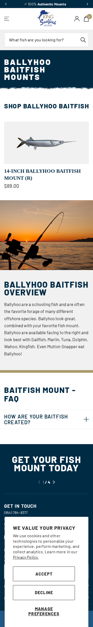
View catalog (7, 18)
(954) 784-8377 (16, 512)
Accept (44, 573)
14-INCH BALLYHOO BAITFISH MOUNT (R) (42, 174)
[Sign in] (77, 18)
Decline (44, 592)
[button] (5, 4)
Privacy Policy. (25, 557)
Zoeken (83, 40)
